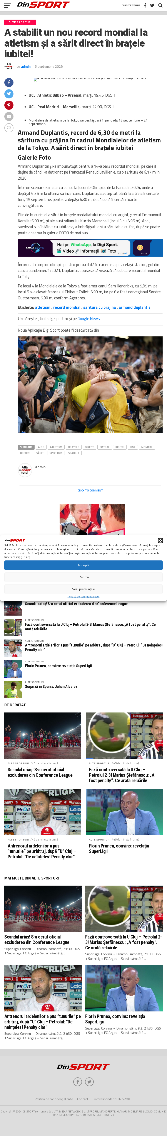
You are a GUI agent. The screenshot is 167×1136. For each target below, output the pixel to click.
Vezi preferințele (83, 589)
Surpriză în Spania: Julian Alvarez (51, 686)
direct (89, 447)
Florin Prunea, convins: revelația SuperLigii (58, 665)
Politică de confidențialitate (84, 596)
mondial (147, 447)
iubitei (119, 447)
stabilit (73, 453)
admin (26, 66)
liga (132, 447)
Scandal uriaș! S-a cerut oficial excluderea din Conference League (76, 603)
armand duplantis (134, 307)
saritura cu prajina (99, 307)
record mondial (66, 307)
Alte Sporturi (18, 763)
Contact (83, 1099)
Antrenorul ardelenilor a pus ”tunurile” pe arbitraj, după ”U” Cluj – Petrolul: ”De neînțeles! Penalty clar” (94, 647)
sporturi (56, 453)
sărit (40, 453)
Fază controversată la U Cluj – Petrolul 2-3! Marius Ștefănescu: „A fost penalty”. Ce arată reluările (90, 626)
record (25, 453)
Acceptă (83, 565)
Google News (89, 319)
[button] (160, 540)
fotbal (105, 447)
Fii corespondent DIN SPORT (112, 1099)
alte (41, 447)
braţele (73, 447)
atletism (42, 307)
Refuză (83, 577)
